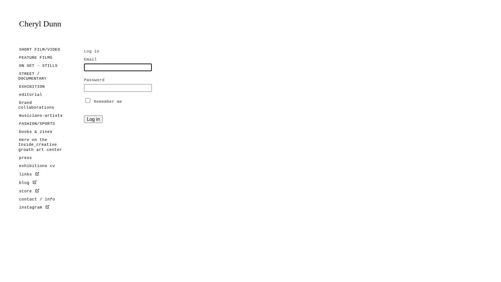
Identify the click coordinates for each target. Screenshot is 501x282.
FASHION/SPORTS (37, 124)
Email (90, 59)
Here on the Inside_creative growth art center (40, 145)
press (25, 158)
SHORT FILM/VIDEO (39, 49)
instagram (32, 207)
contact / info (37, 199)
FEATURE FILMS (35, 57)
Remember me (108, 102)
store (25, 191)
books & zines (35, 132)
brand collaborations (36, 105)
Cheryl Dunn (40, 23)
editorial (30, 95)
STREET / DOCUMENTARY (32, 76)
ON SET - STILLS (38, 66)
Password (94, 80)
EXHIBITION (32, 86)
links (26, 174)
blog (24, 183)
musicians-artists (41, 115)
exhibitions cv (37, 166)
